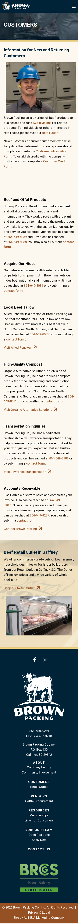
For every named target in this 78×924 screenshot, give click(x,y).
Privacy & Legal (39, 912)
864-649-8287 (39, 515)
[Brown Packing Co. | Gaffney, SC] (16, 6)
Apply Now (39, 840)
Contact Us (39, 849)
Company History (39, 767)
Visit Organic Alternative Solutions (28, 409)
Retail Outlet (50, 133)
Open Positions (39, 835)
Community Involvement (39, 772)
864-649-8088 (17, 242)
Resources (39, 810)
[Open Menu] (74, 6)
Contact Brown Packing (20, 529)
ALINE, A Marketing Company (44, 917)
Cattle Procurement (39, 801)
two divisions (42, 123)
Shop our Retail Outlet (19, 588)
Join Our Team (39, 830)
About (39, 762)
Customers (39, 782)
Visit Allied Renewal (17, 347)
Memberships (39, 815)
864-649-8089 (17, 237)
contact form (13, 291)
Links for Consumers (39, 820)
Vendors (39, 796)
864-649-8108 (59, 458)
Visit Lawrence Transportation (25, 472)
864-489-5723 (39, 731)
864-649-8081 (33, 285)
